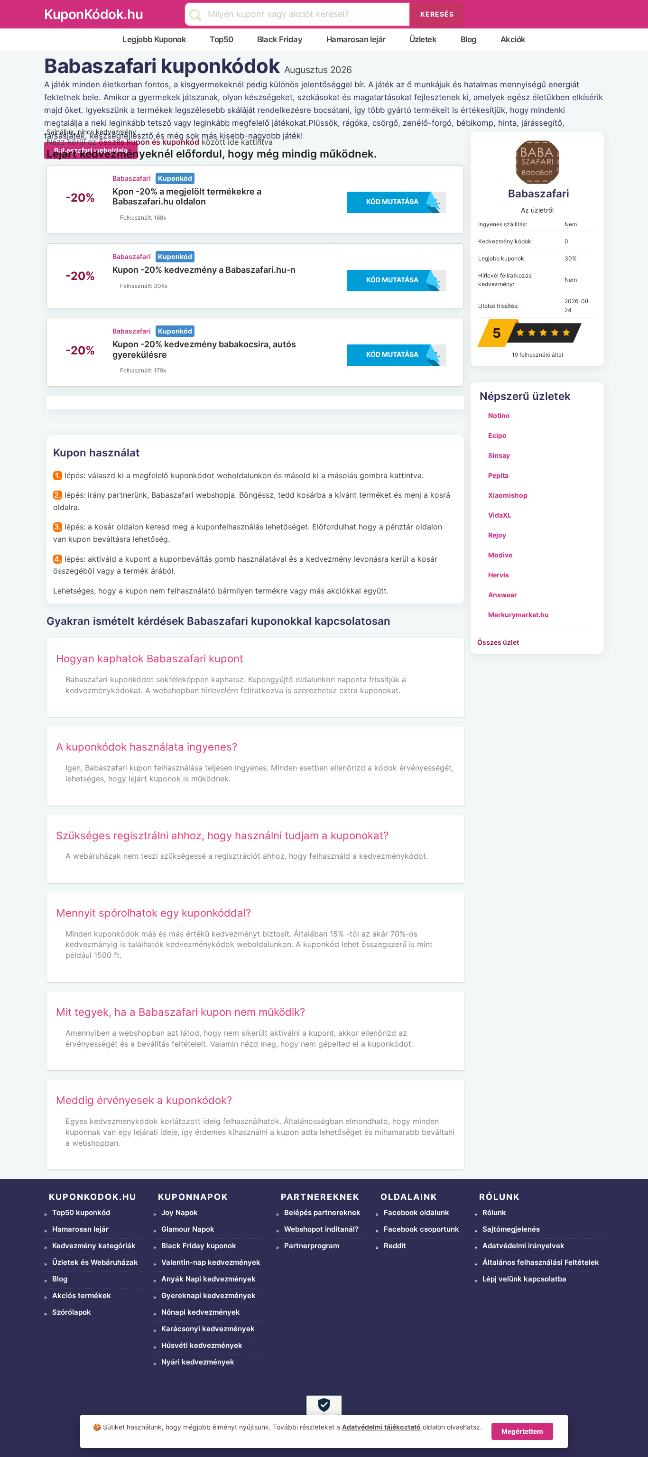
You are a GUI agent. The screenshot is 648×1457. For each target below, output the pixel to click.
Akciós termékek (81, 1295)
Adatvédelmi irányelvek (523, 1245)
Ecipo (497, 435)
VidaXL (499, 515)
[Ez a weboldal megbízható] (324, 1413)
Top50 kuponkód (81, 1212)
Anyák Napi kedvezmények (208, 1278)
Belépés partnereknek (322, 1212)
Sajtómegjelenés (511, 1229)
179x (160, 370)
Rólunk (494, 1212)
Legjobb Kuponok (154, 39)
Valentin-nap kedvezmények (210, 1262)
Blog (469, 39)
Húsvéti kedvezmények (201, 1345)
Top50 (221, 39)
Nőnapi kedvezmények (200, 1312)
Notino (499, 415)
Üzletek (423, 39)
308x (160, 285)
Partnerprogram (311, 1245)
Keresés (437, 14)
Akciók (513, 39)
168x (160, 217)
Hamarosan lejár (356, 39)
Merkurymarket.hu (518, 615)
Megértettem (522, 1431)
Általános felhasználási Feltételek (540, 1262)
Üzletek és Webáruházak (95, 1262)
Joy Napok (179, 1212)
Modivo (500, 555)
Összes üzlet (498, 642)
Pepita (498, 475)
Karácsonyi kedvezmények (208, 1328)
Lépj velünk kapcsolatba (524, 1278)
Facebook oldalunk (416, 1212)
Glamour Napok (187, 1229)
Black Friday (280, 39)
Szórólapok (71, 1312)
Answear (502, 595)
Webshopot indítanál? (321, 1229)
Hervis (498, 575)
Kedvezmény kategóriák (94, 1245)
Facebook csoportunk (421, 1229)
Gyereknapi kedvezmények (208, 1295)
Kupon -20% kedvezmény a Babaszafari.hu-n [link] (204, 270)
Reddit (395, 1245)
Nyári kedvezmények (197, 1361)
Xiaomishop (508, 495)
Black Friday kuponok (198, 1245)
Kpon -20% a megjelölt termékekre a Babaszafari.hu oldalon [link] (186, 196)
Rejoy (497, 535)
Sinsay (499, 455)
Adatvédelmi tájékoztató (381, 1427)
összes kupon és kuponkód (149, 142)
